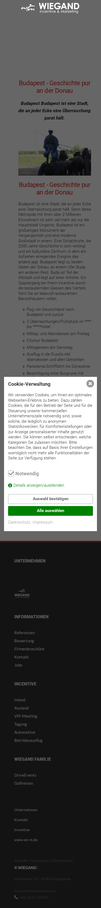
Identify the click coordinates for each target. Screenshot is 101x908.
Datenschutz (19, 522)
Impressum (43, 522)
